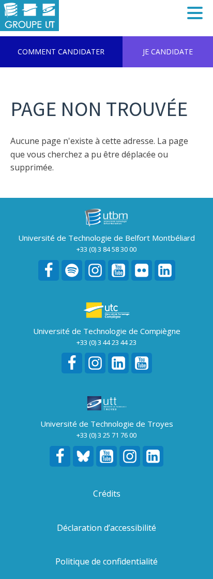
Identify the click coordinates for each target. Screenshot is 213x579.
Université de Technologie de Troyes (106, 423)
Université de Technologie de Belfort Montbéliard (106, 238)
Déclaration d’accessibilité (106, 527)
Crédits (106, 493)
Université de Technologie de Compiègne (106, 331)
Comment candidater (61, 51)
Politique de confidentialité (106, 561)
